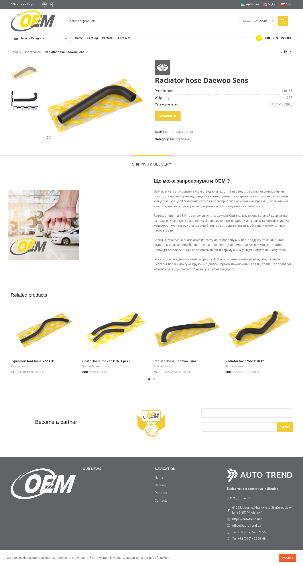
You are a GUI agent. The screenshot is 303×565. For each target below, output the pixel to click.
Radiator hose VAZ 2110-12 (244, 361)
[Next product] (290, 52)
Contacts (161, 500)
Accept (287, 557)
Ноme (159, 477)
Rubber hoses (32, 52)
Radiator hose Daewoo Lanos (176, 361)
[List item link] (259, 519)
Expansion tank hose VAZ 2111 (33, 361)
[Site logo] (47, 4)
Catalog (160, 485)
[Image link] (259, 475)
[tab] (151, 162)
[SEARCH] (283, 21)
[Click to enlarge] (48, 137)
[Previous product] (281, 52)
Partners (161, 493)
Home (15, 52)
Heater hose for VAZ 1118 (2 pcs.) (106, 361)
